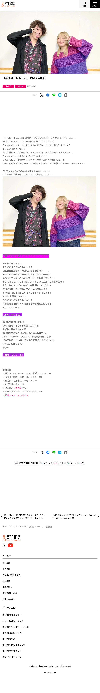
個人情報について (10, 593)
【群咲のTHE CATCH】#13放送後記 (40, 527)
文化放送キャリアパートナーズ (16, 627)
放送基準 (6, 581)
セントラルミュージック (13, 621)
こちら (18, 387)
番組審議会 (7, 587)
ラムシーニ (72, 463)
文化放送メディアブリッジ (14, 645)
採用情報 (6, 569)
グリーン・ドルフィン (12, 657)
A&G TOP (10, 527)
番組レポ (8, 86)
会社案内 (6, 563)
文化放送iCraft (9, 639)
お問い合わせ (8, 599)
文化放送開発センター (12, 615)
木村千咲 (60, 463)
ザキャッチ (48, 463)
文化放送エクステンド (12, 651)
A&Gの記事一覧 (20, 527)
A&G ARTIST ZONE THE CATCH (27, 463)
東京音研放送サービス (12, 633)
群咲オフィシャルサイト (16, 395)
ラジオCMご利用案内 (11, 575)
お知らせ (20, 86)
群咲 (82, 463)
